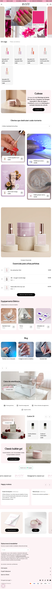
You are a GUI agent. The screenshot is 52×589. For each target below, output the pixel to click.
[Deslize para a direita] (6, 368)
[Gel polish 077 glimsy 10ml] (7, 51)
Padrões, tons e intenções (8, 359)
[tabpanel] (26, 65)
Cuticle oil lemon (32, 434)
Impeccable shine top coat (18, 286)
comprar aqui (39, 25)
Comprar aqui (38, 109)
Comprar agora (13, 459)
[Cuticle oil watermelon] (45, 426)
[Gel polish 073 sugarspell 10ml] (32, 51)
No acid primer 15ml (16, 270)
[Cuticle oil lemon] (33, 426)
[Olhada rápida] (11, 48)
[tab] (4, 42)
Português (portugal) (6, 580)
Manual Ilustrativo (12, 530)
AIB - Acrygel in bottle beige (18, 278)
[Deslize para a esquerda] (2, 368)
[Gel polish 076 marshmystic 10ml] (45, 51)
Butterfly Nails (43, 359)
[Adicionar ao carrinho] (21, 158)
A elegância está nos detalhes (26, 359)
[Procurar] (47, 4)
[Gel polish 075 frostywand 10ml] (7, 71)
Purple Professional (7, 583)
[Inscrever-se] (28, 550)
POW (35, 530)
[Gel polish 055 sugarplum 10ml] (20, 51)
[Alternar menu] (1, 4)
